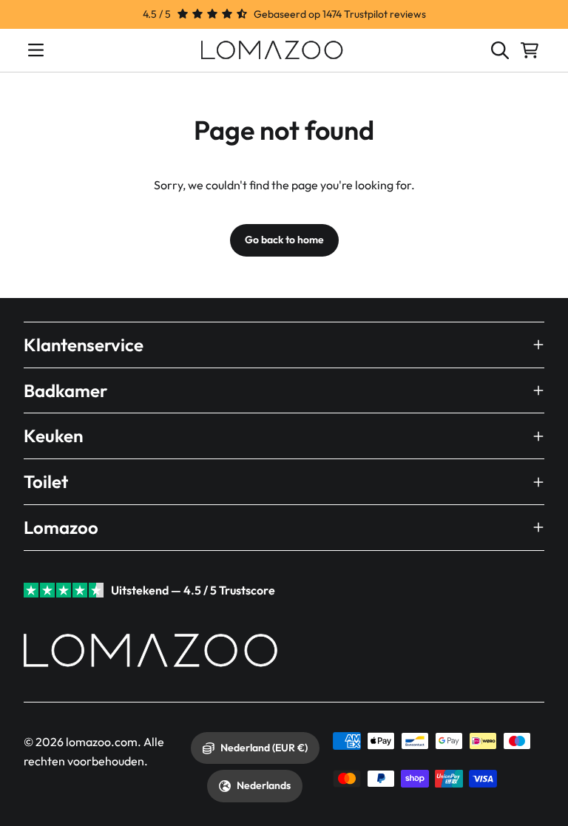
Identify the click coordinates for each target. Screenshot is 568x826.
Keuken (53, 435)
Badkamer (65, 390)
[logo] (272, 50)
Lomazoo (61, 527)
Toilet (46, 481)
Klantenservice (83, 345)
